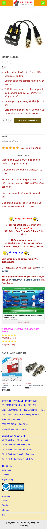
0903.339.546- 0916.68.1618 (15, 424)
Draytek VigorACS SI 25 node (11, 387)
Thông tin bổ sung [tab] (10, 141)
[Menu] (4, 3)
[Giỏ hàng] (43, 3)
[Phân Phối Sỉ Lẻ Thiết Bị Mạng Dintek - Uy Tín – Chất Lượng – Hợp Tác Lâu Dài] (23, 3)
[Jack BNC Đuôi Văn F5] (35, 369)
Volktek (36, 280)
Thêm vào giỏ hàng (27, 120)
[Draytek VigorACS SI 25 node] (12, 369)
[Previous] (2, 376)
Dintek (29, 280)
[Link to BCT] (13, 487)
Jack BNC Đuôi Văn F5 (34, 386)
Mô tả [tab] (4, 136)
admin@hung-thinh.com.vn (14, 429)
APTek (13, 280)
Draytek (21, 280)
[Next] (45, 376)
